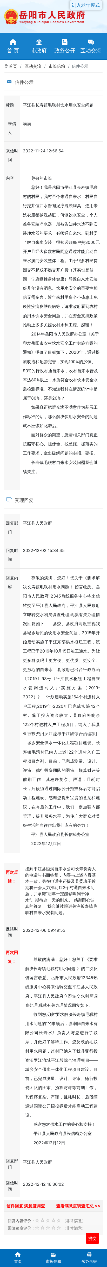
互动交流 (33, 66)
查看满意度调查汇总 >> (78, 1205)
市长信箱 (57, 66)
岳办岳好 (89, 1261)
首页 (13, 66)
